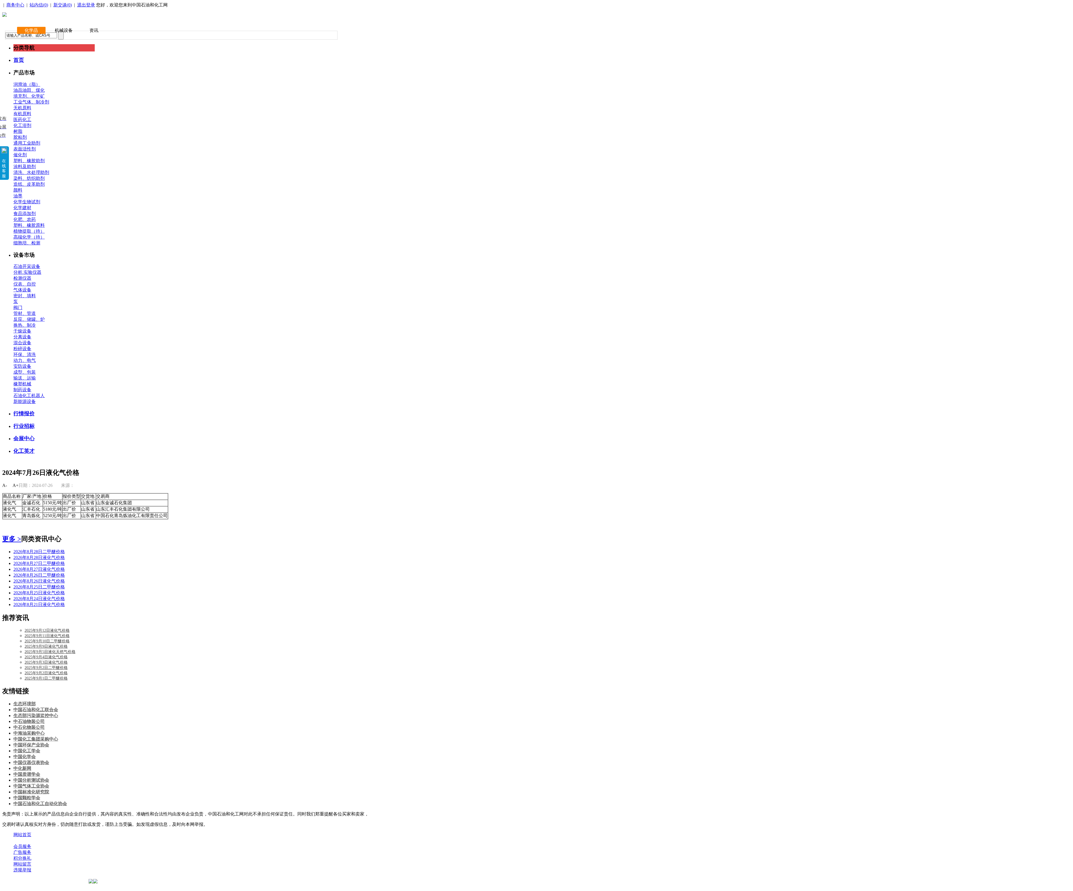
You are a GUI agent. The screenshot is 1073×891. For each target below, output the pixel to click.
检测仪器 (22, 278)
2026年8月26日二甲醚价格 (39, 575)
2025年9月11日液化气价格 (47, 636)
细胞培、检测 (26, 243)
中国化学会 (24, 756)
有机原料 (22, 113)
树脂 (17, 131)
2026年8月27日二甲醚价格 (39, 563)
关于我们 (22, 840)
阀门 (17, 307)
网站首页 (22, 834)
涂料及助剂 (24, 166)
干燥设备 (22, 331)
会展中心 (24, 438)
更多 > (11, 539)
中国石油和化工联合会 (35, 709)
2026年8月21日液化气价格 (39, 604)
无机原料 (22, 107)
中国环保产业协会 (31, 744)
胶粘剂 (20, 137)
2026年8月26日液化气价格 (39, 581)
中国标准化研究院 (31, 791)
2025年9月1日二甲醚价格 (46, 678)
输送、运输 (24, 378)
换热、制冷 (24, 325)
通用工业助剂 (26, 143)
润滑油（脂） (26, 84)
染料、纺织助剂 (29, 178)
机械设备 (63, 30)
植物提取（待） (29, 231)
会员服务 (22, 846)
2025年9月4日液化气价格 (46, 657)
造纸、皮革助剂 (29, 184)
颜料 (17, 190)
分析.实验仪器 (27, 272)
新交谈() (62, 5)
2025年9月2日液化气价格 (46, 673)
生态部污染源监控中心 (35, 715)
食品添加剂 (24, 213)
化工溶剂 (22, 125)
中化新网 (22, 768)
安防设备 (22, 366)
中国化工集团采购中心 (35, 739)
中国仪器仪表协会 (31, 762)
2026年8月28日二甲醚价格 (39, 551)
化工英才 (24, 451)
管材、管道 (24, 313)
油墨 (17, 196)
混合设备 (22, 342)
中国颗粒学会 (26, 797)
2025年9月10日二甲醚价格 (47, 641)
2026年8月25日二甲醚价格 (39, 586)
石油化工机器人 (29, 395)
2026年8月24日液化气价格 (39, 598)
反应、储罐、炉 (29, 319)
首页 (18, 60)
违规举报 (22, 870)
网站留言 (22, 864)
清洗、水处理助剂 (31, 172)
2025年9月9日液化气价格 (46, 646)
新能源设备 (24, 401)
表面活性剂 (24, 149)
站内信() (39, 5)
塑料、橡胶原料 (29, 225)
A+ (15, 485)
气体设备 (22, 289)
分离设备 (22, 336)
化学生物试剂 (26, 201)
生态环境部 (24, 703)
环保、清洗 (24, 354)
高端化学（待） (29, 237)
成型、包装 (24, 372)
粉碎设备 (22, 348)
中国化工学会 (26, 750)
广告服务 (22, 852)
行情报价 (24, 413)
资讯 (94, 30)
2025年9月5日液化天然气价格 (50, 652)
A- (4, 485)
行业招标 (24, 426)
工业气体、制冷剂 (31, 102)
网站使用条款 (73, 840)
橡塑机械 (22, 383)
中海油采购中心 (29, 733)
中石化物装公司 (29, 727)
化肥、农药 (24, 219)
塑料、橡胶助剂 (29, 160)
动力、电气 (24, 360)
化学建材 (22, 207)
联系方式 (45, 840)
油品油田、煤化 (29, 90)
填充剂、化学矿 (29, 96)
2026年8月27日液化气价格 (39, 569)
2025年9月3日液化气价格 (46, 662)
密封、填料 (24, 295)
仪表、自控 (24, 284)
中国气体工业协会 (31, 786)
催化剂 (20, 154)
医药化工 (22, 119)
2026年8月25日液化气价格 (39, 592)
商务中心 (15, 5)
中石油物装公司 (29, 721)
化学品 (31, 30)
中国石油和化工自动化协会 (40, 803)
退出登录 (86, 5)
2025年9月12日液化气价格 (47, 630)
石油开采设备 (26, 266)
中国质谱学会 (26, 774)
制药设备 (22, 389)
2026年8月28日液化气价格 (39, 557)
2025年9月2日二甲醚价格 (46, 668)
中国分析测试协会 (31, 780)
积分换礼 (22, 858)
